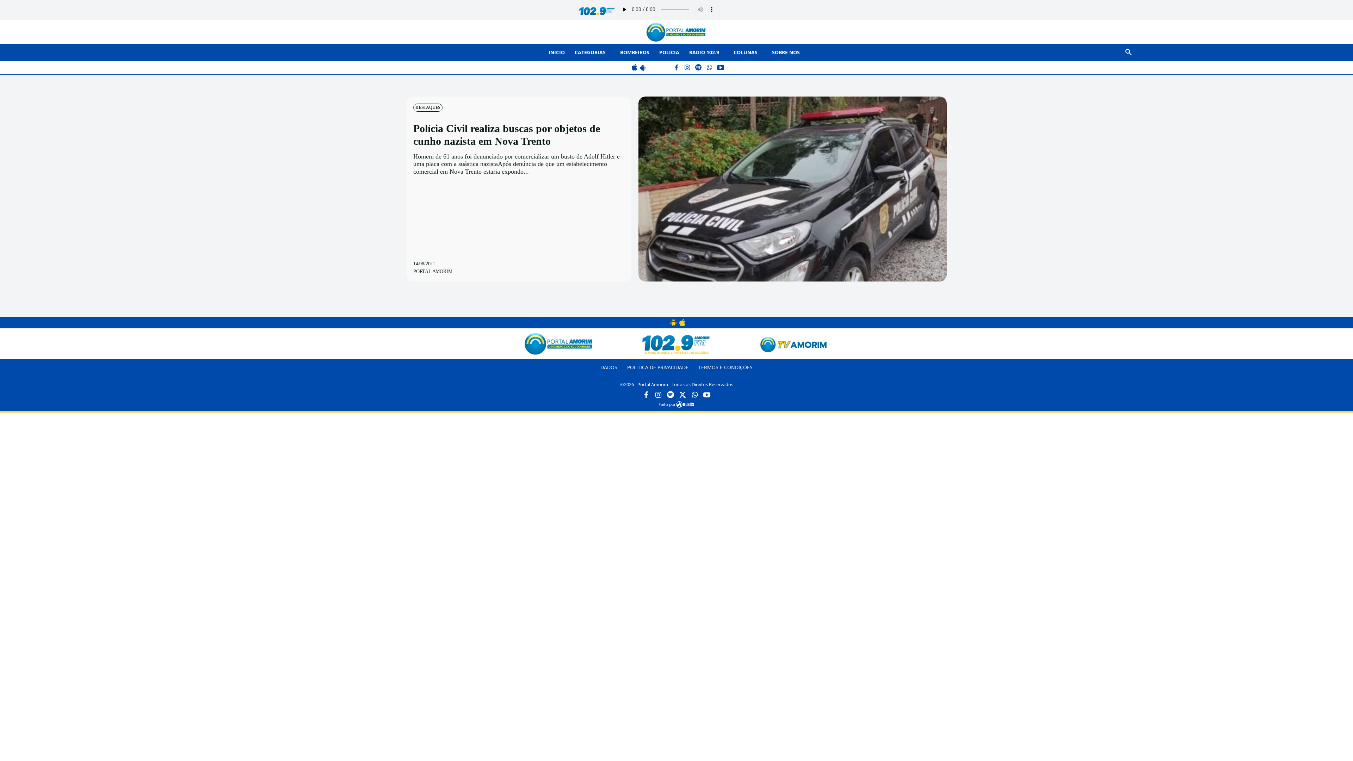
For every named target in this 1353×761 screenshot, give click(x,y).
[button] (1128, 52)
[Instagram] (687, 68)
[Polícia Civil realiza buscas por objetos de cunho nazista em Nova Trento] (792, 189)
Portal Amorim (432, 271)
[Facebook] (676, 68)
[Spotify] (698, 68)
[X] (682, 395)
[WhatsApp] (709, 68)
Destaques (427, 107)
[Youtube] (707, 395)
